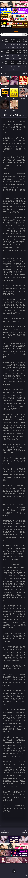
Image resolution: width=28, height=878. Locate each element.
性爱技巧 (25, 63)
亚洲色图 (13, 55)
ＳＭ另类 (25, 47)
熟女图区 (19, 58)
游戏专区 (25, 39)
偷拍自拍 (13, 50)
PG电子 (6, 39)
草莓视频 (19, 66)
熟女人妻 (7, 47)
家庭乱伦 (13, 61)
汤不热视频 (25, 66)
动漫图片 (25, 55)
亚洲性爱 (7, 50)
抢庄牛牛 (25, 41)
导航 (2, 67)
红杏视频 (7, 69)
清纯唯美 (13, 58)
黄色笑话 (19, 63)
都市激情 (7, 61)
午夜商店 (13, 66)
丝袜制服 (13, 47)
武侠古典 (25, 61)
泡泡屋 (13, 69)
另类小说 (13, 63)
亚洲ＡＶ (7, 44)
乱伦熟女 (19, 52)
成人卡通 (19, 50)
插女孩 (7, 66)
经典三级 (13, 52)
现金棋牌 (19, 41)
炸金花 (13, 41)
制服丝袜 (7, 52)
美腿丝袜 (7, 58)
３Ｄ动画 (25, 44)
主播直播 (19, 47)
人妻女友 (19, 61)
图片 (2, 57)
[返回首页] (26, 875)
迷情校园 (7, 63)
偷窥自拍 (7, 55)
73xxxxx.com (14, 30)
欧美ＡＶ (19, 44)
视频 (2, 46)
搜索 (25, 34)
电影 (2, 51)
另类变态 (25, 52)
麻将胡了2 (7, 41)
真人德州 (13, 39)
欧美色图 (19, 55)
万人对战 (19, 39)
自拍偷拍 (13, 44)
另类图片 (25, 58)
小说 (2, 62)
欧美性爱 (25, 50)
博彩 (2, 40)
